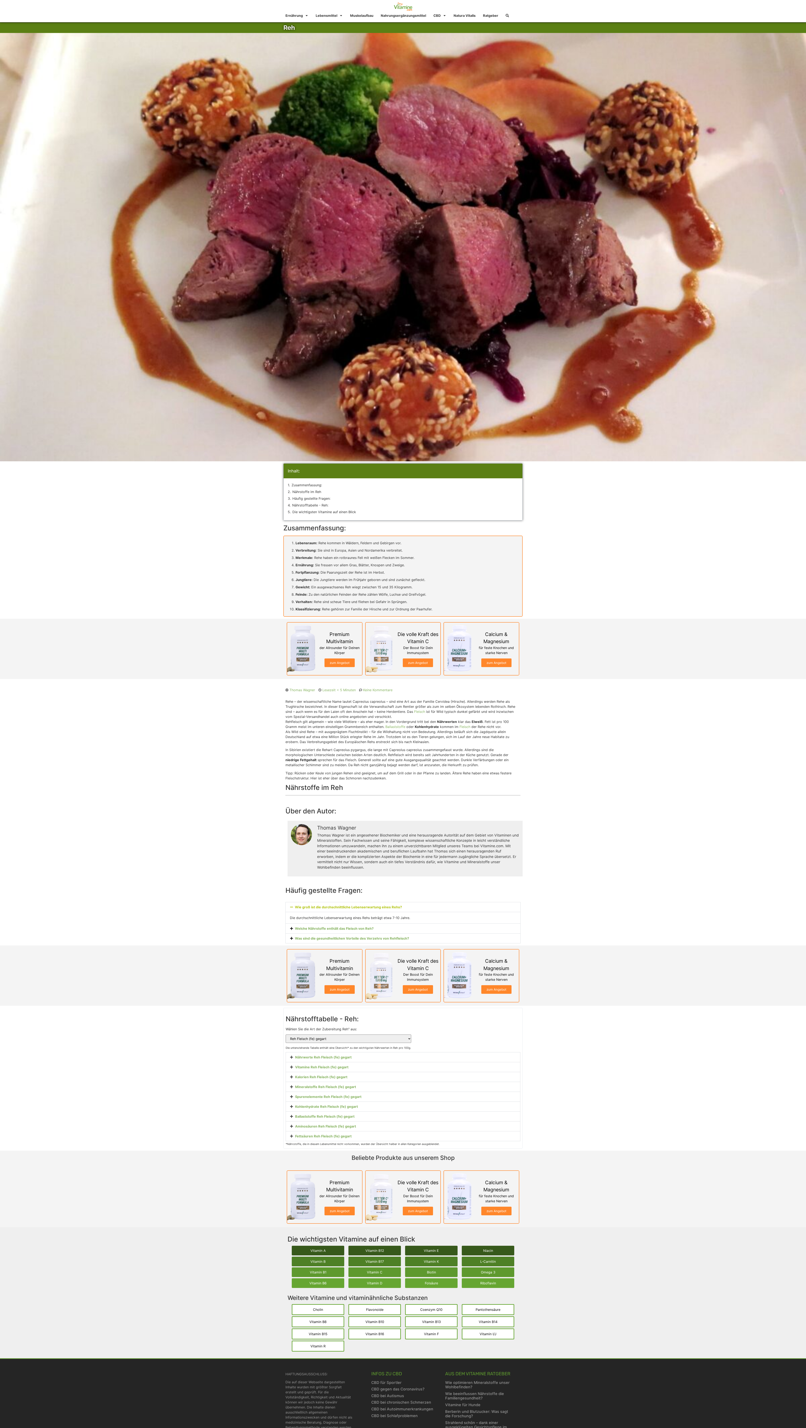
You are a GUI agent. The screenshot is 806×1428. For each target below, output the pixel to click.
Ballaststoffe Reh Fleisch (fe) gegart (325, 1116)
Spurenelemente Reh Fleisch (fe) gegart (328, 1097)
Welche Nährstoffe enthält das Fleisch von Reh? (334, 928)
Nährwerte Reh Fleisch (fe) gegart (323, 1057)
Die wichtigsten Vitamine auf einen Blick (324, 512)
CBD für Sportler (386, 1382)
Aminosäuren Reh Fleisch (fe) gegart (325, 1126)
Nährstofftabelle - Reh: (310, 505)
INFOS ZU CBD (386, 1374)
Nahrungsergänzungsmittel (403, 15)
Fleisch (419, 711)
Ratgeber (490, 15)
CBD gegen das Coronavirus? (397, 1389)
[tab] (403, 1057)
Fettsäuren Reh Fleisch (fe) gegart (323, 1136)
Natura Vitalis (465, 15)
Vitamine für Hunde (462, 1405)
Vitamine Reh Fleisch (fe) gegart (321, 1067)
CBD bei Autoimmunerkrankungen (402, 1409)
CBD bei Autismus (387, 1396)
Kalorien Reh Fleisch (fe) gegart (321, 1077)
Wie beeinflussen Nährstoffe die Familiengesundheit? (474, 1395)
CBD (437, 15)
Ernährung (294, 15)
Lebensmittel (326, 15)
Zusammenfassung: (307, 485)
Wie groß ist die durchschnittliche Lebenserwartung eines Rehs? (348, 907)
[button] (403, 907)
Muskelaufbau (361, 15)
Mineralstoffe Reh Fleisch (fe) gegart (325, 1087)
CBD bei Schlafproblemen (394, 1416)
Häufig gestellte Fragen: (311, 498)
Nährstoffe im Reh (306, 492)
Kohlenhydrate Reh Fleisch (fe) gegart (326, 1106)
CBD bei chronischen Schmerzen (401, 1402)
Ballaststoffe (395, 727)
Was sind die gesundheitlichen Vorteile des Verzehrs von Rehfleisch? (352, 938)
